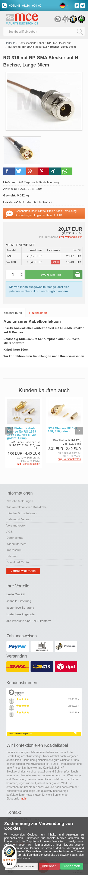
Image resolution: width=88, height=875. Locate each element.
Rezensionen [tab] (38, 312)
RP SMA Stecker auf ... (60, 43)
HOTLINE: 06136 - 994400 (24, 5)
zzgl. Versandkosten (70, 236)
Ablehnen (49, 866)
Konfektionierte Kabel (31, 43)
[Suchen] (80, 31)
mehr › (24, 798)
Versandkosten (16, 525)
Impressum (14, 550)
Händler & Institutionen (21, 513)
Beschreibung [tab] (12, 312)
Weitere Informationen (21, 866)
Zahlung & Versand (19, 519)
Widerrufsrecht (16, 544)
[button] (9, 171)
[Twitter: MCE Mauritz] (83, 5)
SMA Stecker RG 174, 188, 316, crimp (63, 430)
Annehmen (71, 866)
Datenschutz (14, 537)
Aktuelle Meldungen (19, 501)
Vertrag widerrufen (23, 570)
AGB (9, 531)
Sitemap (12, 556)
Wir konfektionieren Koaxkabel (26, 507)
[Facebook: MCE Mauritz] (77, 5)
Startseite (9, 43)
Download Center (18, 562)
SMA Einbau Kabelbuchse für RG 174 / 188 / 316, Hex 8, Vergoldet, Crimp (22, 433)
